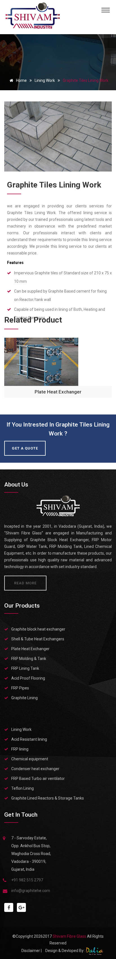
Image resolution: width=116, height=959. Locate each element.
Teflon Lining (22, 788)
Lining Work (45, 80)
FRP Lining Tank (25, 668)
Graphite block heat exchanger (38, 629)
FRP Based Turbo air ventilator (38, 778)
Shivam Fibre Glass (70, 936)
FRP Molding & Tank (28, 658)
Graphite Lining (24, 698)
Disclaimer (30, 950)
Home (21, 80)
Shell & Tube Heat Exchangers (37, 639)
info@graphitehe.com (30, 890)
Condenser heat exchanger (35, 768)
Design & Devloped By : (65, 950)
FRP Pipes (20, 688)
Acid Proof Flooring (28, 678)
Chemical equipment (29, 759)
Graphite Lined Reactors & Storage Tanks (47, 798)
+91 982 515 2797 (27, 880)
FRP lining (19, 749)
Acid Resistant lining (29, 739)
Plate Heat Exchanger (58, 392)
